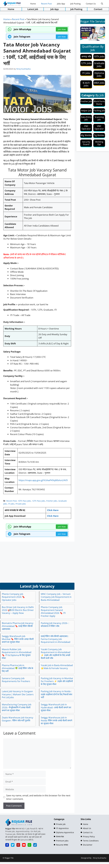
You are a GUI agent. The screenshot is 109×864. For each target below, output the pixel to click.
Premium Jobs (62, 840)
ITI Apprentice (62, 828)
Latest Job (32, 9)
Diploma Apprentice (65, 832)
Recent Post (46, 3)
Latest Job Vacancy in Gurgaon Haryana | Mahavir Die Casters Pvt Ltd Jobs (17, 694)
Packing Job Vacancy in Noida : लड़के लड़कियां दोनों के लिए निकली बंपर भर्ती (56, 694)
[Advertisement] (37, 562)
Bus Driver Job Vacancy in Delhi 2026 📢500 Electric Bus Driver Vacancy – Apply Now (18, 610)
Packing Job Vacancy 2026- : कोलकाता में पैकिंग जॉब (55, 625)
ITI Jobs (11, 503)
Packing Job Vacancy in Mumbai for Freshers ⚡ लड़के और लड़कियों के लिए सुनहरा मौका (57, 681)
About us (87, 828)
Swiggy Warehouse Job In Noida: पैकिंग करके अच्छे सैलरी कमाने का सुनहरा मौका (56, 720)
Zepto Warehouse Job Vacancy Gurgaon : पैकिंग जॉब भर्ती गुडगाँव (17, 719)
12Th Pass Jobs (38, 501)
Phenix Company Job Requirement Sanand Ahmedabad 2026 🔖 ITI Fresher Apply (53, 611)
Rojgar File (9, 858)
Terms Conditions (91, 840)
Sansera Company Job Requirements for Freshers (16, 680)
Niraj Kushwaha (99, 858)
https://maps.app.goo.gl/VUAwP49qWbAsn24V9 (43, 480)
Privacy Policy (89, 836)
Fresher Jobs (51, 501)
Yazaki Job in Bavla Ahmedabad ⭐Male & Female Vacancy (57, 667)
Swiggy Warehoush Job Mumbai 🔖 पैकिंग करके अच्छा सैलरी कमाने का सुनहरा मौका (18, 639)
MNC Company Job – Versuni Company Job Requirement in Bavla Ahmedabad (56, 596)
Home (33, 3)
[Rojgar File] (12, 3)
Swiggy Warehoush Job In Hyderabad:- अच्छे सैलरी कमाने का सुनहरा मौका (56, 707)
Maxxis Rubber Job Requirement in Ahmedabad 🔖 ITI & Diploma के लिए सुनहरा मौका (16, 654)
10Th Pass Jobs (24, 501)
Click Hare (52, 510)
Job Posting (75, 3)
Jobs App (61, 3)
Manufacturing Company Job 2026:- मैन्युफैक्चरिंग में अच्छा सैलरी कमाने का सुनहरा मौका (16, 707)
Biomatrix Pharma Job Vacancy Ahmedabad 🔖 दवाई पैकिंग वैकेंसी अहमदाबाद (17, 626)
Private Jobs (21, 503)
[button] (102, 3)
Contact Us (91, 3)
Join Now (62, 36)
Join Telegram (22, 36)
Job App (54, 9)
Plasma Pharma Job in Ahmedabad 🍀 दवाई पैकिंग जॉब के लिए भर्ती (17, 668)
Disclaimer (87, 845)
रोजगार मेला (60, 836)
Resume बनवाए (62, 845)
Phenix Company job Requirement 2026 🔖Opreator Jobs (13, 596)
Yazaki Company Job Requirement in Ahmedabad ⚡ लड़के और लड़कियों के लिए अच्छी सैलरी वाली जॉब (55, 654)
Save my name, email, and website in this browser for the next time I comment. (38, 797)
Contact (98, 9)
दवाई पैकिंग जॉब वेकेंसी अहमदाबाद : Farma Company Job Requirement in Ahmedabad (55, 639)
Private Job (61, 824)
